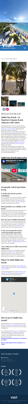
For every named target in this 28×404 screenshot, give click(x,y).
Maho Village (20, 266)
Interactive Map (19, 273)
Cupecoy (22, 142)
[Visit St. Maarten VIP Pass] (24, 44)
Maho (20, 140)
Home (2, 59)
